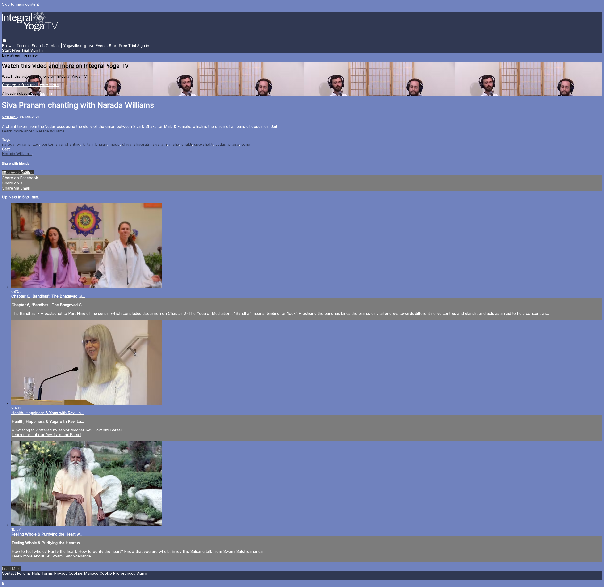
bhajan (101, 144)
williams (23, 144)
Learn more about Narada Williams (33, 131)
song (245, 144)
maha (174, 144)
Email (29, 172)
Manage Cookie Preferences (110, 573)
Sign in (143, 45)
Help (37, 573)
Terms (48, 573)
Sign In (36, 50)
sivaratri (160, 144)
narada (8, 144)
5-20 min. (9, 117)
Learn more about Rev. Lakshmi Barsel (46, 434)
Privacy (61, 573)
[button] (4, 40)
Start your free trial (20, 84)
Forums (24, 45)
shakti (186, 144)
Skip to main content (20, 4)
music (114, 144)
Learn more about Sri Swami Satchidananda (51, 556)
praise (233, 144)
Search (39, 45)
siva (59, 144)
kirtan (88, 144)
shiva (126, 144)
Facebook (11, 172)
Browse (9, 45)
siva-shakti (203, 144)
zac (36, 144)
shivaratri (142, 144)
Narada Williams (17, 153)
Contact (53, 45)
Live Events (97, 45)
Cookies (76, 573)
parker (47, 144)
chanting (72, 144)
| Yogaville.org (73, 45)
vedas (220, 144)
